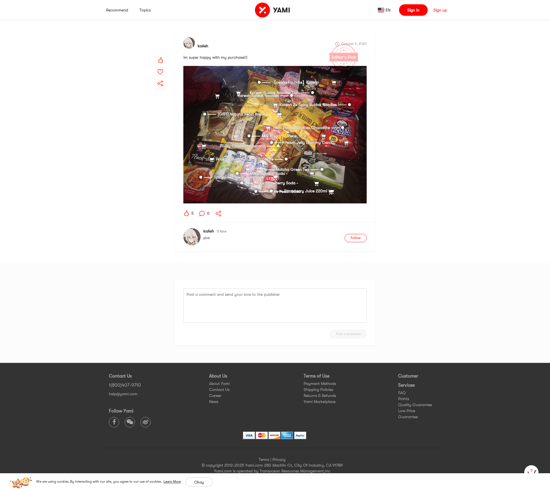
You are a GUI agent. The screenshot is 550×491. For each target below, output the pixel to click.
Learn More (172, 482)
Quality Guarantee (415, 404)
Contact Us (219, 389)
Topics (145, 10)
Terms (264, 459)
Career (215, 395)
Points (403, 398)
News (213, 401)
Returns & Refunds (320, 395)
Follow (356, 238)
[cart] (531, 472)
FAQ (402, 392)
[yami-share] (160, 77)
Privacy (279, 459)
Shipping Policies (318, 389)
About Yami (219, 383)
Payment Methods (320, 383)
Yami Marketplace (319, 401)
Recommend (117, 10)
